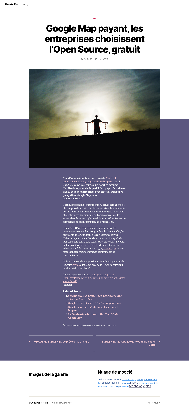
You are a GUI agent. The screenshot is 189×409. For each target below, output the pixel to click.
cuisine (105, 386)
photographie (149, 383)
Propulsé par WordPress (61, 403)
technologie (137, 386)
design (100, 386)
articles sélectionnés (109, 379)
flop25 (89, 59)
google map (86, 325)
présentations (125, 386)
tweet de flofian (127, 380)
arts (148, 386)
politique (117, 386)
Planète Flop (11, 4)
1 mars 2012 (103, 59)
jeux (128, 383)
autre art (140, 380)
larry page (96, 325)
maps (103, 325)
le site (156, 383)
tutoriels (110, 386)
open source (111, 325)
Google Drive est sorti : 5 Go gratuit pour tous (94, 303)
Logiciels (122, 383)
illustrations (148, 380)
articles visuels (110, 382)
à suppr (134, 380)
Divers (134, 382)
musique (141, 383)
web (95, 19)
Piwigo (76, 265)
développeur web (73, 325)
